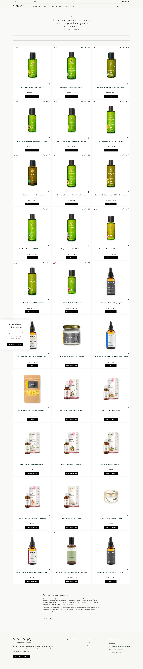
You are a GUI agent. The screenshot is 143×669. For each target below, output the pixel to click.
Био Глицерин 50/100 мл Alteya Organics (111, 303)
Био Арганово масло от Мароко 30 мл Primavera (32, 141)
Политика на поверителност (104, 666)
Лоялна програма (66, 654)
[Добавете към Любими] (49, 84)
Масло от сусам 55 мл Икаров (71, 518)
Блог (74, 6)
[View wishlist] (118, 6)
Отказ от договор (114, 667)
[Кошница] (128, 6)
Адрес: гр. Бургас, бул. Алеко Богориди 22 (121, 646)
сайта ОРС (59, 666)
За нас (64, 642)
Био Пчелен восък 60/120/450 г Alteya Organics (32, 410)
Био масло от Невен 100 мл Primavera (111, 141)
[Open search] (114, 6)
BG (123, 2)
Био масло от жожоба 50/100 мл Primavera (32, 249)
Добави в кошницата (32, 96)
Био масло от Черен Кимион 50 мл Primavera (111, 87)
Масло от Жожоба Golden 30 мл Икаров (32, 464)
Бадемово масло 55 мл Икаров (110, 464)
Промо (35, 6)
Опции (110, 204)
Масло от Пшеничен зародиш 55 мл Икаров (32, 518)
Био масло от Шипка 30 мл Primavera (110, 249)
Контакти (64, 645)
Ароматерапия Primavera (91, 642)
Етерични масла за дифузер (91, 651)
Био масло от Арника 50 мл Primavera (32, 87)
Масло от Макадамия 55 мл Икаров (71, 464)
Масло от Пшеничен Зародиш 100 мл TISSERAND (71, 572)
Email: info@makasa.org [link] (117, 652)
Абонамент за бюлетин (21, 656)
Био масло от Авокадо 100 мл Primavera (32, 303)
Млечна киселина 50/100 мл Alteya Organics (110, 572)
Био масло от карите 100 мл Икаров (111, 518)
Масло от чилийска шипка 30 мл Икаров (71, 410)
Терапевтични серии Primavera (92, 648)
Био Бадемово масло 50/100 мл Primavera (71, 249)
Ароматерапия (42, 6)
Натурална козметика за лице (92, 654)
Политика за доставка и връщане (91, 666)
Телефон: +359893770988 (117, 649)
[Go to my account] (122, 6)
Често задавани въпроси (68, 651)
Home (65, 29)
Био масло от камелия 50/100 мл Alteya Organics (32, 356)
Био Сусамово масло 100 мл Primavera (71, 87)
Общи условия (81, 666)
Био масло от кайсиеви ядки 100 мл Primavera (71, 195)
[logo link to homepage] (18, 6)
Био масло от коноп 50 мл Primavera (32, 195)
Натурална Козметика (55, 6)
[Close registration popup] (27, 322)
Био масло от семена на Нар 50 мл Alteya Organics (32, 572)
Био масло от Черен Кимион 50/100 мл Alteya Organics (111, 356)
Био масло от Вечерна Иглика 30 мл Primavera (71, 141)
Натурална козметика (90, 645)
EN (126, 2)
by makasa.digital (127, 666)
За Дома (67, 6)
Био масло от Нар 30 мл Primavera (71, 303)
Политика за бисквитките (72, 666)
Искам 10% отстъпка (15, 344)
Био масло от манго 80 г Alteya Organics (71, 356)
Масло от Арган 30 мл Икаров (111, 410)
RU (129, 2)
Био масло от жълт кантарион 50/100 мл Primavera (111, 195)
